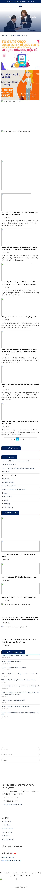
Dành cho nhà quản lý (8, 464)
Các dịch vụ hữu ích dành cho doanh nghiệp (15, 461)
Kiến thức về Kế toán (8, 475)
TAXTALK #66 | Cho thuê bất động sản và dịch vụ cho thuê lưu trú (19, 674)
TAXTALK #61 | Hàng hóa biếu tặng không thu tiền (15, 706)
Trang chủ (4, 36)
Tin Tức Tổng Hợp (7, 507)
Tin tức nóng (5, 504)
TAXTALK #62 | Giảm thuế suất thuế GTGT (13, 700)
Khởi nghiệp (5, 472)
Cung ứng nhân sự (7, 839)
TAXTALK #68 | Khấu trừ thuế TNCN (11, 661)
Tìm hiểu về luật (6, 496)
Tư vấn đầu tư (6, 825)
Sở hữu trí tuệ (5, 835)
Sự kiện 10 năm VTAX (8, 486)
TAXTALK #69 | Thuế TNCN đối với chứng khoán (14, 655)
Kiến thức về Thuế (7, 479)
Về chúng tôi (9, 1)
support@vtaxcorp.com (12, 804)
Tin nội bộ (4, 500)
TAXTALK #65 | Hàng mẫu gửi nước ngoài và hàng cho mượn (18, 680)
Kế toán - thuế (6, 821)
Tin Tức (33, 1)
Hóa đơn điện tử (6, 832)
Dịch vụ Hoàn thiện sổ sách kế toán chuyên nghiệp (17, 468)
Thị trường (4, 493)
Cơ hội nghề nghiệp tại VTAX (22, 1)
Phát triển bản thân (7, 482)
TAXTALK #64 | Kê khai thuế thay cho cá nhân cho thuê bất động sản (20, 686)
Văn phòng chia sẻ (7, 828)
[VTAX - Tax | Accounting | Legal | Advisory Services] (20, 5)
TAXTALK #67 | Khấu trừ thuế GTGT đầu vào (13, 667)
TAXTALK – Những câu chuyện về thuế (13, 489)
